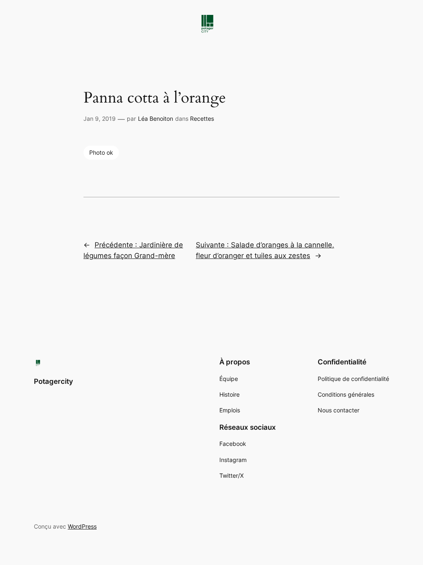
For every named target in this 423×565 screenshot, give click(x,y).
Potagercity (53, 381)
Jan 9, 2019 (99, 118)
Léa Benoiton (155, 118)
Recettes (202, 118)
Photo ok (101, 152)
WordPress (82, 526)
